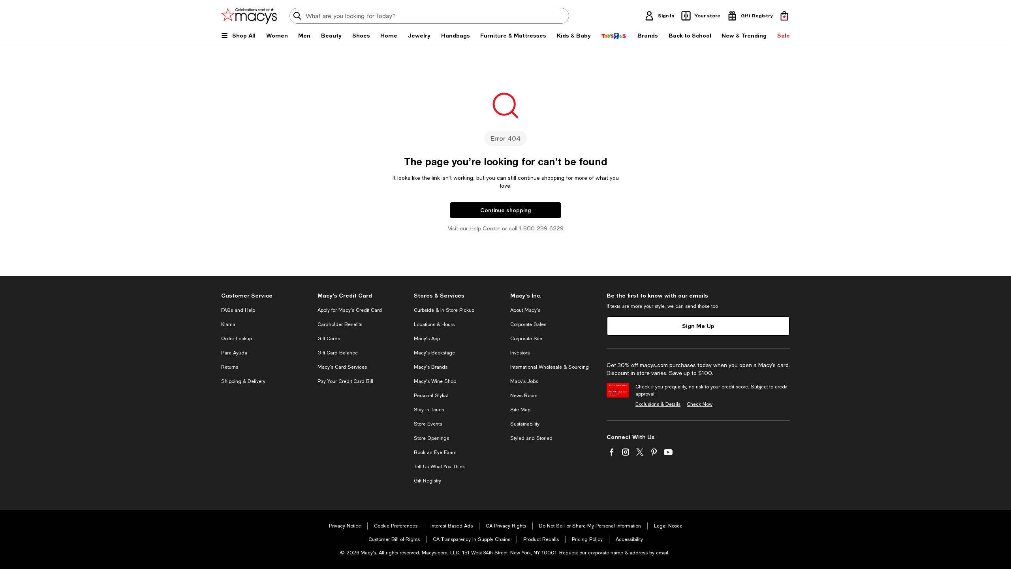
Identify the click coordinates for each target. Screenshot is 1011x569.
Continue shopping (505, 210)
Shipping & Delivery (243, 381)
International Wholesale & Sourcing (549, 367)
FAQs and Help (238, 310)
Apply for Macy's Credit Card (350, 310)
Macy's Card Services (342, 367)
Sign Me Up (698, 325)
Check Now (699, 404)
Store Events (428, 424)
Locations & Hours (434, 324)
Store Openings (431, 438)
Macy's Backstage (434, 353)
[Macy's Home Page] (249, 16)
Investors (520, 353)
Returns (229, 367)
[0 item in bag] (784, 16)
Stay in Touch (429, 410)
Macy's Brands (430, 367)
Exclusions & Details (657, 404)
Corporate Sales (528, 324)
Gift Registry (427, 481)
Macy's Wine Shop (435, 381)
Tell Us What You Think (439, 466)
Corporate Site (526, 338)
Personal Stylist (431, 395)
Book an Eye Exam (435, 452)
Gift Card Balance (338, 353)
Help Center (485, 228)
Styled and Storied (531, 438)
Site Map (520, 410)
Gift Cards (329, 338)
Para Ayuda (234, 353)
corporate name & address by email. (628, 553)
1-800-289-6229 (541, 228)
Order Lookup (236, 338)
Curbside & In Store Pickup (444, 310)
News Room (523, 395)
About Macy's (525, 310)
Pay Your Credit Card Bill (345, 381)
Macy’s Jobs (524, 381)
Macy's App (427, 338)
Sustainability (524, 424)
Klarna (228, 324)
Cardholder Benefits (340, 324)
